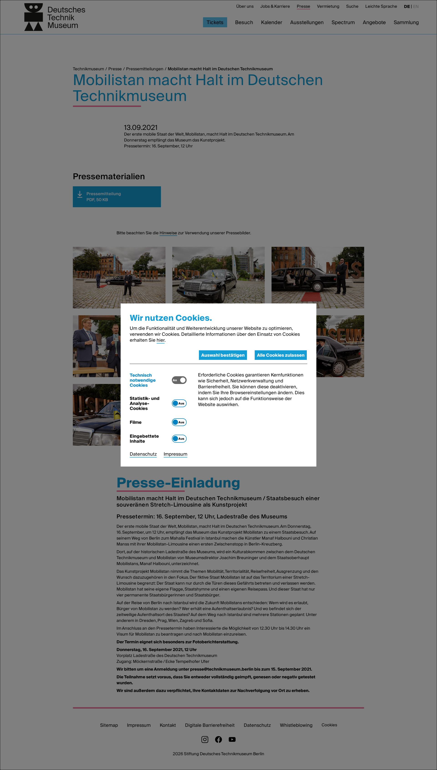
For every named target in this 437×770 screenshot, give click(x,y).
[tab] (151, 380)
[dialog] (218, 385)
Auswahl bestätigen (223, 355)
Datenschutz (143, 454)
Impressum (175, 454)
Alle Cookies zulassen (281, 355)
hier (161, 340)
